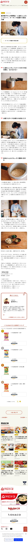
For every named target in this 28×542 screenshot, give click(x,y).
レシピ (4, 4)
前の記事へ (5, 417)
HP (3, 314)
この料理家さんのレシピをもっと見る (16, 317)
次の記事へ (23, 417)
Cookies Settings (8, 539)
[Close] (25, 533)
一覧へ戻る (13, 412)
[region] (14, 537)
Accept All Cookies (18, 539)
